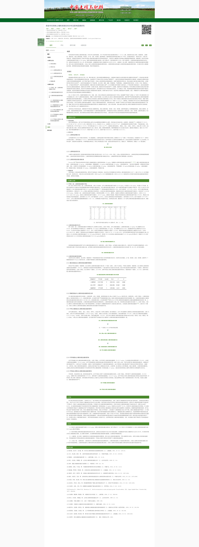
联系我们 (135, 20)
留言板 (119, 20)
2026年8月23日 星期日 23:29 (55, 20)
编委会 (84, 20)
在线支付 (127, 20)
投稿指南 (92, 20)
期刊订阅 (101, 20)
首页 (68, 20)
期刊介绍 (75, 20)
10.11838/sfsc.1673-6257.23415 (55, 41)
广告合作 (110, 20)
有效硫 (70, 74)
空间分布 (76, 74)
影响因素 (82, 74)
